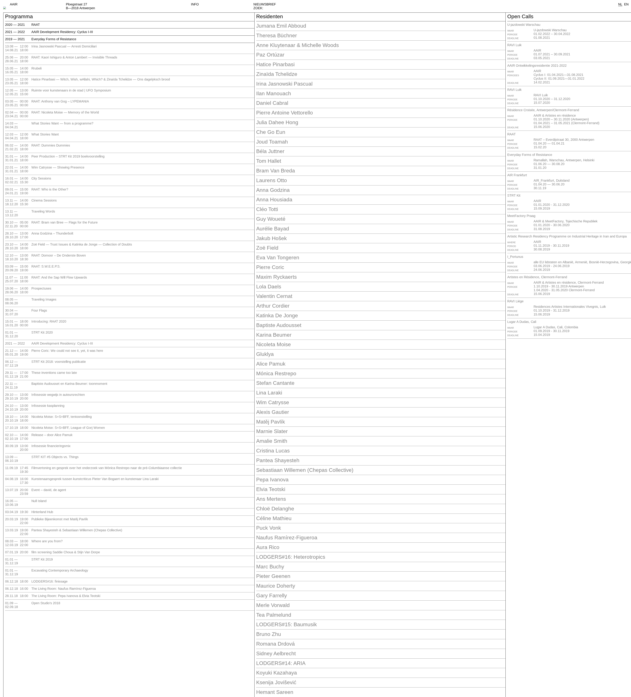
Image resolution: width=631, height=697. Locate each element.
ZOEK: (258, 8)
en (626, 4)
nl (620, 4)
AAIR (13, 4)
